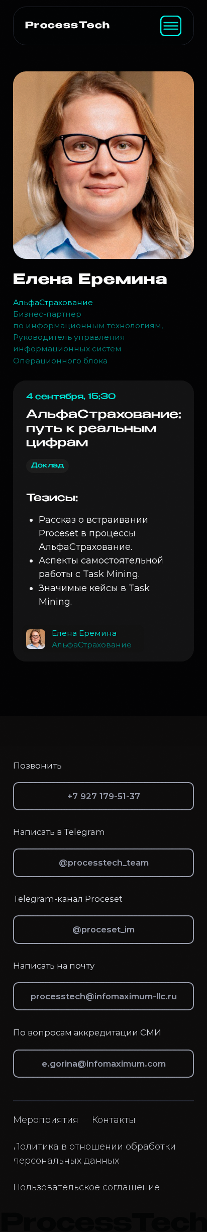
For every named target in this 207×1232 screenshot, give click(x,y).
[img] (170, 26)
